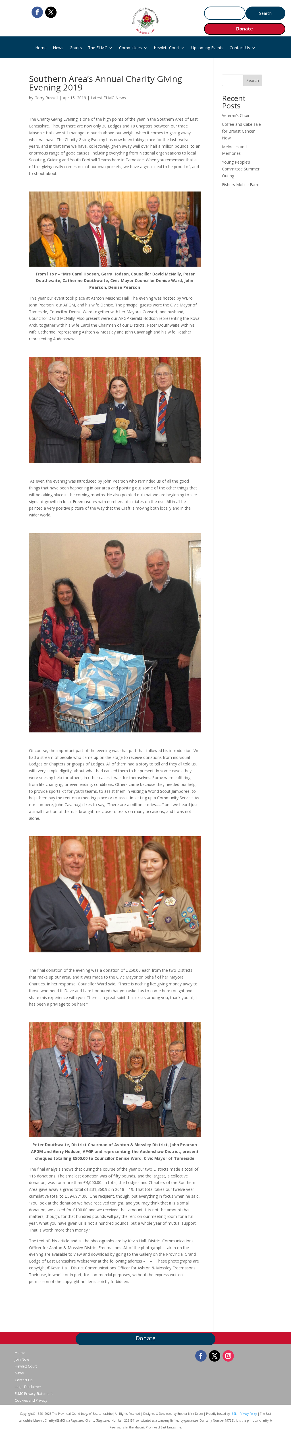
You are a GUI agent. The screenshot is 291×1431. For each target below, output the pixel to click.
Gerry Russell (46, 97)
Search (252, 80)
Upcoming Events (207, 48)
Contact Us (240, 48)
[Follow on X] (51, 12)
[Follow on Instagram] (228, 1356)
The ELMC (97, 48)
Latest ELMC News (108, 97)
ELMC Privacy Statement (34, 1393)
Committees (130, 48)
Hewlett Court (166, 48)
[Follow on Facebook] (37, 12)
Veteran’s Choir (236, 115)
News (58, 48)
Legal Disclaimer (28, 1387)
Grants (76, 48)
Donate (244, 29)
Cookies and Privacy (31, 1400)
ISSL (233, 1414)
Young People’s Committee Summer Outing (240, 168)
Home (41, 48)
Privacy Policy (248, 1414)
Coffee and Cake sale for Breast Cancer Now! (241, 131)
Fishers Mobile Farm (240, 184)
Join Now (22, 1359)
